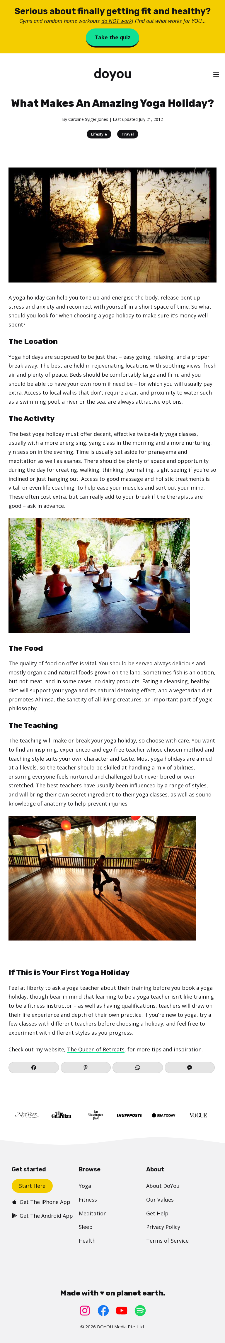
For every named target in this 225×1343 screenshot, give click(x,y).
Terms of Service (167, 1240)
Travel (128, 134)
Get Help (157, 1213)
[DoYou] (112, 74)
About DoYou (163, 1185)
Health (87, 1240)
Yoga (85, 1185)
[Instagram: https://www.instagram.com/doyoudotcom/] (84, 1310)
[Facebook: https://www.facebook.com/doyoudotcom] (103, 1310)
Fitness (88, 1199)
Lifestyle (99, 134)
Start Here (32, 1185)
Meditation (93, 1213)
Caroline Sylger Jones (88, 119)
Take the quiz (112, 37)
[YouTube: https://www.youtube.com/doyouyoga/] (121, 1310)
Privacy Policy (163, 1226)
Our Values (160, 1199)
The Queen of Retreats (96, 1049)
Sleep (86, 1226)
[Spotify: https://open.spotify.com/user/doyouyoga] (140, 1310)
